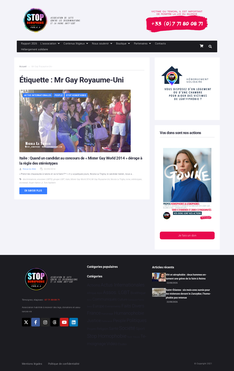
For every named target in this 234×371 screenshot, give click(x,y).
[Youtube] (64, 322)
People (59, 95)
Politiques (137, 320)
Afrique (91, 293)
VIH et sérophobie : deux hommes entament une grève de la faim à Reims (186, 276)
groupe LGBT (59, 179)
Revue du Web (29, 169)
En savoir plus (33, 190)
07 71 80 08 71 (52, 300)
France (94, 313)
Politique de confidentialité (63, 363)
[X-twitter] (26, 322)
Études (122, 344)
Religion (102, 329)
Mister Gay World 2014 (80, 179)
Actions (93, 285)
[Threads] (54, 322)
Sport (140, 329)
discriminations (29, 179)
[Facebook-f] (35, 322)
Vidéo (112, 343)
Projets (91, 329)
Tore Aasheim (50, 183)
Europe (98, 306)
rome (128, 179)
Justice (94, 320)
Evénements (113, 306)
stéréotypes (136, 179)
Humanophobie (129, 313)
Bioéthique (138, 293)
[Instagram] (45, 322)
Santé (113, 328)
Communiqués (105, 299)
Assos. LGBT (116, 292)
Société (127, 328)
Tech (129, 337)
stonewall (23, 183)
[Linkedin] (73, 322)
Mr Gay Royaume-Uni (100, 179)
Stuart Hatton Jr (36, 183)
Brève (89, 300)
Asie (99, 293)
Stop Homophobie (76, 95)
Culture (122, 299)
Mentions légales (32, 363)
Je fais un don (187, 235)
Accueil (23, 66)
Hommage (107, 313)
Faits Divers (132, 305)
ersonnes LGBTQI (44, 179)
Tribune (136, 337)
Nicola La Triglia (118, 179)
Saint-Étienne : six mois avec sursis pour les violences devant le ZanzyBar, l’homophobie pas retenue (188, 294)
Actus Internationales (37, 95)
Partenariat (107, 321)
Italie (67, 179)
